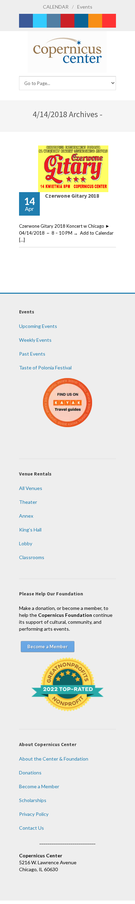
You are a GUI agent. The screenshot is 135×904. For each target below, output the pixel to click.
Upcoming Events (38, 326)
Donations (30, 772)
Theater (28, 502)
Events (84, 7)
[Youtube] (109, 21)
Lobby (25, 543)
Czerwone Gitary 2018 (72, 195)
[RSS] (95, 21)
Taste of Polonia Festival (45, 367)
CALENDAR (56, 7)
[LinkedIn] (81, 21)
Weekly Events (35, 340)
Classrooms (31, 557)
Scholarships (32, 800)
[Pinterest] (67, 21)
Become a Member (39, 786)
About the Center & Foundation (53, 759)
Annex (26, 516)
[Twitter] (40, 21)
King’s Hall (30, 530)
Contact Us (31, 828)
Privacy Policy (33, 814)
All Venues (30, 488)
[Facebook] (26, 21)
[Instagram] (54, 21)
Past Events (32, 354)
